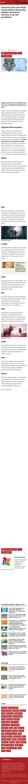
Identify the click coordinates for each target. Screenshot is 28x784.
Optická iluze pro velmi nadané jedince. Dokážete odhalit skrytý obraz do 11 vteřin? (18, 647)
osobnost (4, 728)
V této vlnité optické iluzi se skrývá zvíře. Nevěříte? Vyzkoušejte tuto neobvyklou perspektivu (17, 610)
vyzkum (12, 742)
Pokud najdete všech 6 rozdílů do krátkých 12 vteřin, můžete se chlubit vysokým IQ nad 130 (17, 634)
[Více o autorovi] (9, 569)
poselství (20, 728)
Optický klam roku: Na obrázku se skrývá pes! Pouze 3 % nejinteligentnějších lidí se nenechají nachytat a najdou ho (17, 623)
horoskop (15, 710)
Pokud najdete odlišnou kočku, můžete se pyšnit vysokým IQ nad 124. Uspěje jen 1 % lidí (17, 677)
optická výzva (15, 725)
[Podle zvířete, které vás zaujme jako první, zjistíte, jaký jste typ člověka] (4, 653)
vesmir (14, 739)
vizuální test (21, 739)
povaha (21, 730)
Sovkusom (8, 389)
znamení (23, 742)
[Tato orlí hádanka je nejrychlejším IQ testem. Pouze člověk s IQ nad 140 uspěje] (4, 628)
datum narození (13, 707)
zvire (3, 748)
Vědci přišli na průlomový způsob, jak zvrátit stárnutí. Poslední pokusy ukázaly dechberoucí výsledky (17, 686)
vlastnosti (5, 742)
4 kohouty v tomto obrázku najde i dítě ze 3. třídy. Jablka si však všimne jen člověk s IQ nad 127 (18, 696)
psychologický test (10, 53)
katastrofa (10, 713)
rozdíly (10, 736)
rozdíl (4, 736)
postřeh (15, 730)
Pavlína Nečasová (13, 50)
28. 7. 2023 (4, 50)
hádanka (22, 710)
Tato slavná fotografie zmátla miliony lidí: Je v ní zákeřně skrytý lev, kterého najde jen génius (17, 668)
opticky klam (5, 722)
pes (15, 728)
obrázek (16, 719)
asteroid (4, 707)
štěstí (8, 751)
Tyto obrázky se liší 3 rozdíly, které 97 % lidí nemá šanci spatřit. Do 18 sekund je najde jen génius (17, 641)
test (20, 53)
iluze (3, 713)
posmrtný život (6, 730)
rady (19, 733)
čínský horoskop (11, 748)
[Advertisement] (14, 34)
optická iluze (5, 725)
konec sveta (18, 713)
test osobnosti (6, 56)
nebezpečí (9, 719)
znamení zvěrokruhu (7, 745)
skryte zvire (17, 736)
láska (3, 719)
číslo (3, 751)
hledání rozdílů (6, 710)
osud (11, 728)
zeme (17, 742)
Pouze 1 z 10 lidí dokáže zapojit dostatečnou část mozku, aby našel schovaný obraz (17, 616)
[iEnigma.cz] (21, 2)
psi (2, 733)
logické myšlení (17, 716)
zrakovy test (18, 745)
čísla (19, 748)
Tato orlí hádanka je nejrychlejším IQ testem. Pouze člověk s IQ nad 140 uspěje (17, 628)
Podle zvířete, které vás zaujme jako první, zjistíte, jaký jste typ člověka (17, 653)
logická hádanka (6, 716)
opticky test (14, 722)
